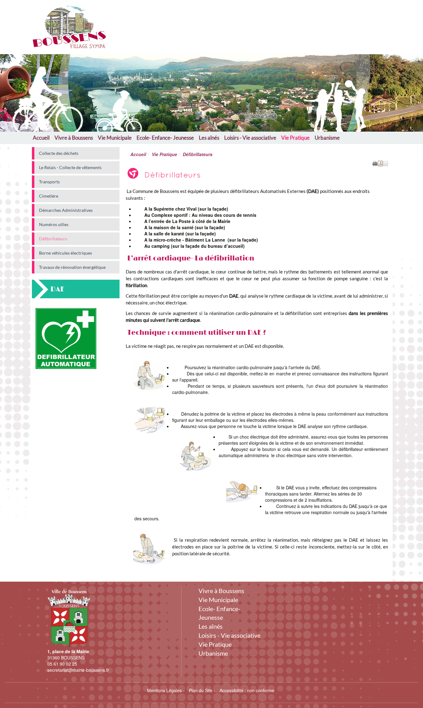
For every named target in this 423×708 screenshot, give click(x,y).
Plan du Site (200, 690)
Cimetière (48, 196)
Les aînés (209, 137)
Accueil (41, 137)
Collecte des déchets (58, 153)
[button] (385, 163)
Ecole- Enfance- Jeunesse (165, 137)
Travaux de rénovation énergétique (72, 267)
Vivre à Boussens (74, 137)
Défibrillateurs (53, 238)
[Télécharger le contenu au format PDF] (380, 163)
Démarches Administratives (66, 210)
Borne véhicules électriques (65, 253)
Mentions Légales (164, 690)
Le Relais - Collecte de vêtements (70, 167)
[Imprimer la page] (375, 163)
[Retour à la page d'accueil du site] (60, 27)
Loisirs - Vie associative (250, 137)
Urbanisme (327, 137)
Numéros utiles (53, 224)
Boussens (147, 24)
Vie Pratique (295, 137)
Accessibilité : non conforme (247, 690)
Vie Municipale (115, 137)
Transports (49, 181)
